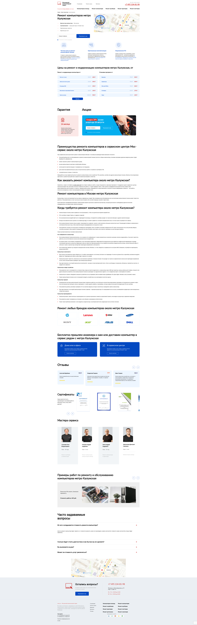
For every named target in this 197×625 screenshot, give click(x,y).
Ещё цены (77, 98)
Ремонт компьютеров (123, 603)
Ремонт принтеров (108, 609)
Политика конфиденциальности (63, 618)
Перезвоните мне (83, 36)
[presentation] (133, 367)
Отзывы (91, 611)
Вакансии (92, 607)
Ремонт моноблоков (108, 606)
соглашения (69, 39)
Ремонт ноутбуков (122, 606)
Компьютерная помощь (109, 603)
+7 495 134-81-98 (132, 4)
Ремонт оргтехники (108, 612)
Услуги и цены (89, 3)
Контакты (98, 3)
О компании (79, 3)
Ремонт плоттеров (123, 609)
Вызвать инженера (70, 353)
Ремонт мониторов (123, 612)
